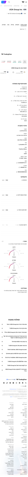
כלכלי (26, 428)
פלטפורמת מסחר (10, 465)
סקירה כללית (11, 412)
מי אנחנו (11, 428)
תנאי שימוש (11, 446)
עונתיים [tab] (4, 24)
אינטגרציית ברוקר (10, 471)
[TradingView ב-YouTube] (19, 383)
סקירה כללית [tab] (24, 24)
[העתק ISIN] (17, 162)
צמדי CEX (25, 414)
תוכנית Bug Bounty (9, 454)
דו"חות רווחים (24, 429)
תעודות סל (25, 409)
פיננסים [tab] (17, 24)
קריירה (12, 433)
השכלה (25, 464)
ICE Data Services (13, 389)
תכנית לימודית (10, 474)
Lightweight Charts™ (9, 463)
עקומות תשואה (24, 437)
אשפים (25, 471)
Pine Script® (24, 442)
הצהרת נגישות (10, 451)
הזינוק (12, 417)
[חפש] (9, 2)
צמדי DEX (25, 415)
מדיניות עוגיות (10, 450)
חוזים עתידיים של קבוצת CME (7, 421)
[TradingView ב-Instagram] (16, 383)
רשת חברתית (24, 451)
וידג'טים (11, 460)
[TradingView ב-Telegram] (10, 383)
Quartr (11, 396)
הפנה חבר (25, 454)
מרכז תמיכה (11, 432)
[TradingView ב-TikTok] (7, 383)
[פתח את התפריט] (26, 2)
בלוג (12, 430)
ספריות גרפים (10, 461)
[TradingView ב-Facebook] (23, 383)
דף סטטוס (11, 456)
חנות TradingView (9, 439)
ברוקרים (11, 414)
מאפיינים (11, 404)
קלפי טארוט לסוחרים (9, 440)
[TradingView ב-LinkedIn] (13, 383)
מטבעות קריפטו (24, 412)
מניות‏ (26, 408)
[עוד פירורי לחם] (21, 5)
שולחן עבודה (24, 447)
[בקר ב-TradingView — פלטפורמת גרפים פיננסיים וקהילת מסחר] (6, 54)
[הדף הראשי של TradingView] (23, 2)
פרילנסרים (25, 472)
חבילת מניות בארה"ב (9, 423)
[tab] (6, 180)
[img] (8, 13)
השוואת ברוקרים (10, 415)
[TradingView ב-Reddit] (4, 383)
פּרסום (12, 470)
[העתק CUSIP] (19, 167)
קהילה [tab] (12, 24)
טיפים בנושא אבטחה (9, 453)
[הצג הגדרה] (22, 87)
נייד (26, 446)
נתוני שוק (11, 407)
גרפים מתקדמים (10, 464)
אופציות (25, 439)
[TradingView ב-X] (26, 383)
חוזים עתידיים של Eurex (8, 422)
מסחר (25, 462)
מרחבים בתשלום (23, 474)
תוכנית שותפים (10, 472)
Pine (26, 417)
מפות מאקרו (24, 440)
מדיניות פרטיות (10, 449)
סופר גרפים (24, 404)
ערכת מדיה (11, 435)
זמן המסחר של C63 (9, 442)
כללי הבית (25, 457)
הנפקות (25, 432)
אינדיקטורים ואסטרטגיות (22, 469)
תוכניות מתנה (10, 408)
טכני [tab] (8, 24)
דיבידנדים (25, 430)
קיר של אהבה (24, 453)
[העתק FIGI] (16, 172)
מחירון (12, 405)
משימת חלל (11, 429)
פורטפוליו (25, 436)
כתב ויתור (11, 447)
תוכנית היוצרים (24, 455)
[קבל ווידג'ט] (2, 241)
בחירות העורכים (24, 465)
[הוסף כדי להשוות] (13, 72)
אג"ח (26, 411)
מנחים (25, 458)
